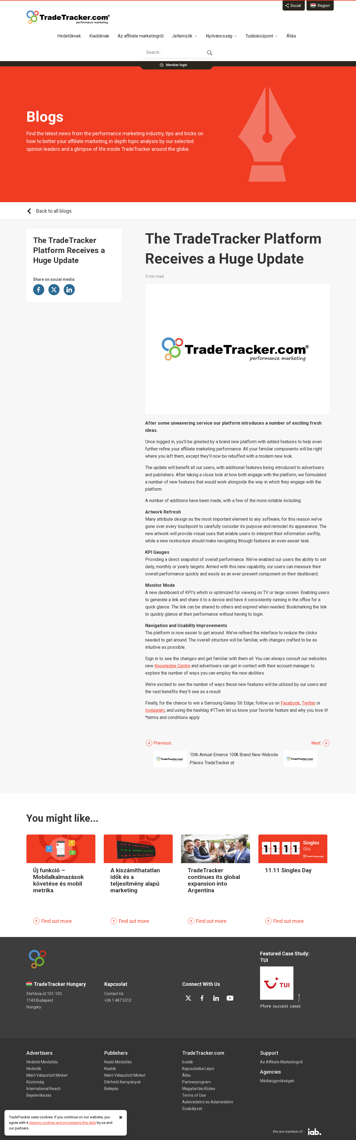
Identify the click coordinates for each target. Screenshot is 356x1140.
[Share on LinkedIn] (69, 289)
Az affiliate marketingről (141, 36)
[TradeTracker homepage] (68, 17)
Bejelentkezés (38, 1095)
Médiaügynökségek (277, 1081)
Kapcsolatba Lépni (198, 1068)
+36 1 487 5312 (117, 1000)
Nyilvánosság (219, 36)
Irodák (187, 1062)
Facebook (290, 703)
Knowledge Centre (172, 665)
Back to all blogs (54, 211)
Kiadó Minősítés (118, 1062)
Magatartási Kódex (198, 1088)
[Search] (210, 52)
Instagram (155, 710)
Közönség (35, 1082)
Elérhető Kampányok (122, 1082)
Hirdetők (33, 1068)
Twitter (308, 703)
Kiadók (110, 1068)
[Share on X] (54, 289)
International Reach (43, 1088)
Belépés (111, 1088)
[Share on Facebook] (38, 289)
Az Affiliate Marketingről (281, 1062)
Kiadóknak (99, 36)
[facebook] (202, 998)
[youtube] (230, 998)
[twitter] (188, 998)
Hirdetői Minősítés (42, 1062)
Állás (291, 36)
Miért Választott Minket (47, 1075)
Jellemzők (182, 36)
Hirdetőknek (69, 36)
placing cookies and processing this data (62, 1123)
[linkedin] (216, 998)
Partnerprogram (196, 1082)
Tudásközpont (259, 36)
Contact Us (113, 993)
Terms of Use (194, 1095)
